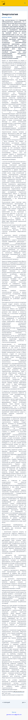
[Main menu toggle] (25, 3)
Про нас (14, 712)
